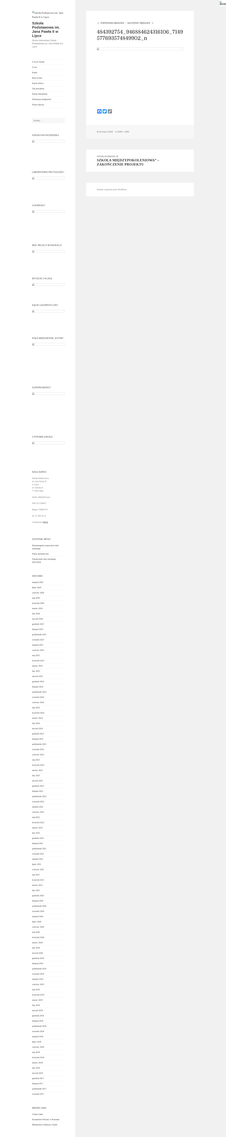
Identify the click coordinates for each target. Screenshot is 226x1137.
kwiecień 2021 (38, 880)
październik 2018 (39, 1026)
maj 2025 (36, 655)
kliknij (45, 522)
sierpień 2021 (37, 859)
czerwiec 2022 (38, 812)
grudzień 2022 (38, 786)
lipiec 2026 (36, 587)
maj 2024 (36, 707)
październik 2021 (39, 848)
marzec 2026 (37, 608)
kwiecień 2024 (38, 713)
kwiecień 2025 (38, 660)
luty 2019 (36, 1005)
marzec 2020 (37, 942)
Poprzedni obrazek (112, 23)
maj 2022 (36, 817)
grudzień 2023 (38, 734)
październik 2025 (39, 634)
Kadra (34, 72)
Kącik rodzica (38, 83)
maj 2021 (36, 875)
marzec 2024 (37, 718)
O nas (34, 67)
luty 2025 (36, 671)
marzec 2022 (37, 828)
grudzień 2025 (38, 624)
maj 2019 (36, 989)
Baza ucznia (37, 78)
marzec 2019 (37, 1000)
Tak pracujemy (38, 88)
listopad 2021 (37, 843)
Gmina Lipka (37, 1114)
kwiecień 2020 (38, 937)
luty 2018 (36, 1068)
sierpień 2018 (37, 1036)
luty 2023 (36, 775)
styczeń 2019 (37, 1010)
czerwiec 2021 (38, 869)
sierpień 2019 (37, 979)
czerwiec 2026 (38, 593)
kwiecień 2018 (38, 1057)
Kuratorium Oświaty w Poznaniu (45, 1119)
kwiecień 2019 (38, 995)
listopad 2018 (37, 1021)
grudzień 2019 (38, 958)
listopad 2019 (37, 963)
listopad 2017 (37, 1083)
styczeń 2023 (37, 781)
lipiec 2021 (36, 864)
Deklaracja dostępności (41, 99)
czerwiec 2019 (38, 984)
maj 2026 (36, 598)
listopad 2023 (37, 739)
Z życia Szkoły (38, 62)
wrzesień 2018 (38, 1031)
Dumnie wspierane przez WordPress (112, 189)
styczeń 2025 (37, 676)
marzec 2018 (37, 1063)
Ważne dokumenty (39, 94)
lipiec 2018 (36, 1042)
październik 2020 (39, 906)
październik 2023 (39, 744)
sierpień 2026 (37, 582)
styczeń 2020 (37, 953)
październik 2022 (39, 796)
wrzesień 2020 (38, 911)
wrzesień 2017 (38, 1094)
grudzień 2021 (38, 838)
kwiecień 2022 (38, 822)
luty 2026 (36, 613)
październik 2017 (39, 1089)
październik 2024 (39, 692)
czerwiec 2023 (38, 754)
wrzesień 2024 (38, 697)
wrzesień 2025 (38, 640)
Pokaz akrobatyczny (40, 554)
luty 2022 (36, 833)
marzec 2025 (37, 666)
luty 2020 (36, 948)
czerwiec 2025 (38, 650)
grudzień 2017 (38, 1078)
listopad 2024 (37, 687)
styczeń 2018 (37, 1073)
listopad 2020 (37, 901)
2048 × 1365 (123, 132)
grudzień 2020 (38, 895)
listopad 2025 (37, 629)
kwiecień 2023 (38, 765)
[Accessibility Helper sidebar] (223, 3)
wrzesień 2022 (38, 801)
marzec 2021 (37, 885)
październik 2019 (39, 969)
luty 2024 (36, 723)
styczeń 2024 (37, 728)
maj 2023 (36, 760)
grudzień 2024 (38, 681)
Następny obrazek (138, 23)
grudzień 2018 (38, 1016)
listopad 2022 (37, 791)
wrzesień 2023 (38, 749)
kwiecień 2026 (38, 603)
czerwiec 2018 (38, 1047)
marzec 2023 (37, 770)
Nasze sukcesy (38, 105)
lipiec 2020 (36, 922)
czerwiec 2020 (38, 927)
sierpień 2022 (37, 807)
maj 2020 (36, 932)
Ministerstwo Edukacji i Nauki (44, 1125)
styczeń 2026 (37, 619)
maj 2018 (36, 1052)
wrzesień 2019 (38, 974)
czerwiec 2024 (38, 702)
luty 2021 (36, 890)
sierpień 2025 (37, 645)
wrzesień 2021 (38, 854)
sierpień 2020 (37, 916)
